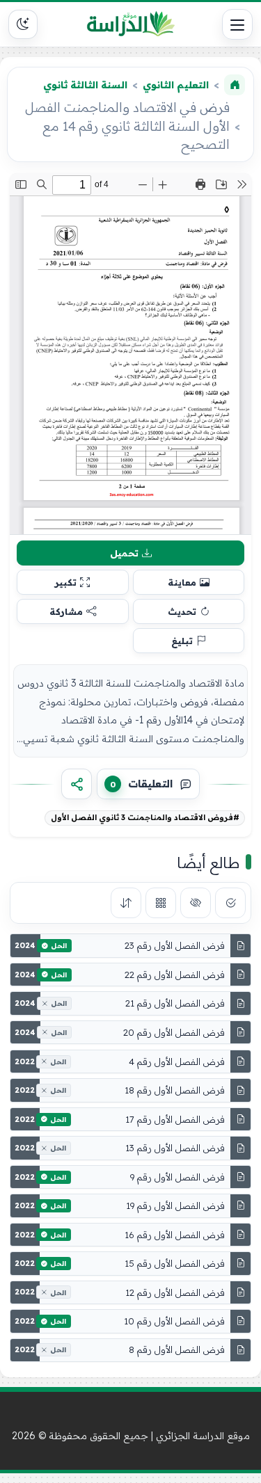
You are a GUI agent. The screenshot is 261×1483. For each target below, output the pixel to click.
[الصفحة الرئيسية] (234, 84)
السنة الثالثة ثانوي (85, 85)
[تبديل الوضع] (23, 24)
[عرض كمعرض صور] (160, 903)
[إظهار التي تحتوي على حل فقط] (230, 903)
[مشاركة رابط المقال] (76, 784)
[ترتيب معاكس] (126, 903)
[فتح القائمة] (237, 24)
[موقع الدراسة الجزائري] (131, 24)
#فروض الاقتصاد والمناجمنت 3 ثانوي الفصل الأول (145, 817)
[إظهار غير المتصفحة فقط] (195, 903)
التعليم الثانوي (176, 85)
